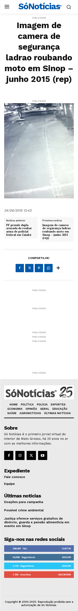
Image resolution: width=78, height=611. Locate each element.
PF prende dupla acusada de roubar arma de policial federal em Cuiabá (19, 230)
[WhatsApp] (48, 268)
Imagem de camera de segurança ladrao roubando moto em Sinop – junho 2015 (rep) (56, 232)
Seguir (66, 557)
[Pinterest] (39, 268)
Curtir (66, 548)
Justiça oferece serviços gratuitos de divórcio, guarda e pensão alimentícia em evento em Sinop (36, 522)
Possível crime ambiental (24, 510)
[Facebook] (20, 268)
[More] (58, 268)
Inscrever (64, 574)
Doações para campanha (23, 502)
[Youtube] (42, 455)
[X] (29, 268)
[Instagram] (20, 455)
